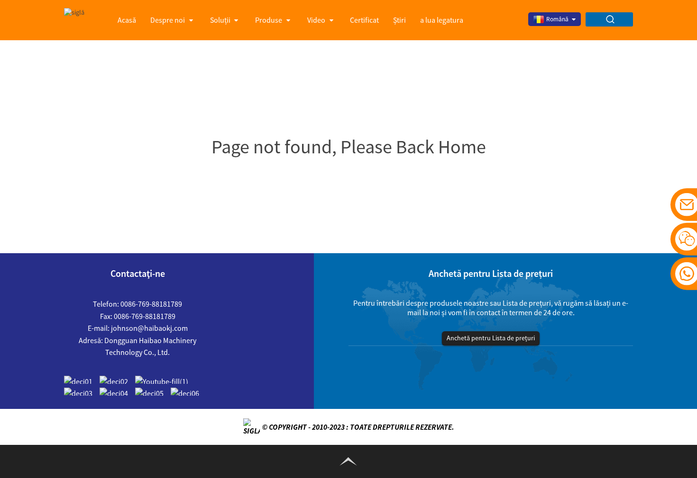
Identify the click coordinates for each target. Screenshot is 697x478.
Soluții (220, 20)
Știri (399, 20)
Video (316, 20)
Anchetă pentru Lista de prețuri (491, 338)
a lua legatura (441, 20)
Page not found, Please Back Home (348, 147)
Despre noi (167, 20)
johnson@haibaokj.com (149, 328)
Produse (268, 20)
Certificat (364, 20)
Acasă (127, 20)
